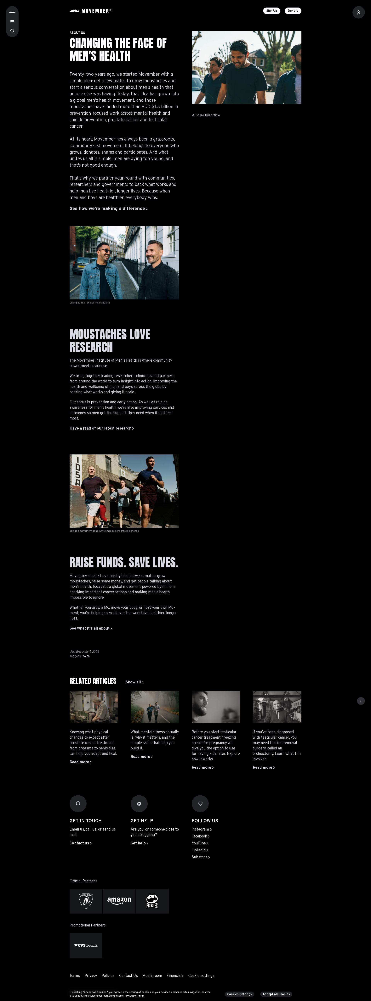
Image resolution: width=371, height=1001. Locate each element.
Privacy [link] (91, 975)
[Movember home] (91, 10)
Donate (293, 11)
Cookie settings (201, 975)
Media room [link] (152, 975)
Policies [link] (108, 975)
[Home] (12, 12)
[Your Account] (358, 12)
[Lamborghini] (86, 901)
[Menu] (12, 21)
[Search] (12, 31)
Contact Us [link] (128, 975)
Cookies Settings (239, 994)
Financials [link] (175, 975)
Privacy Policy (135, 996)
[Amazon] (119, 901)
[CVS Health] (86, 945)
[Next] (361, 701)
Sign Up (271, 11)
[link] (134, 682)
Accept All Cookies (276, 994)
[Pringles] (152, 901)
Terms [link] (75, 975)
